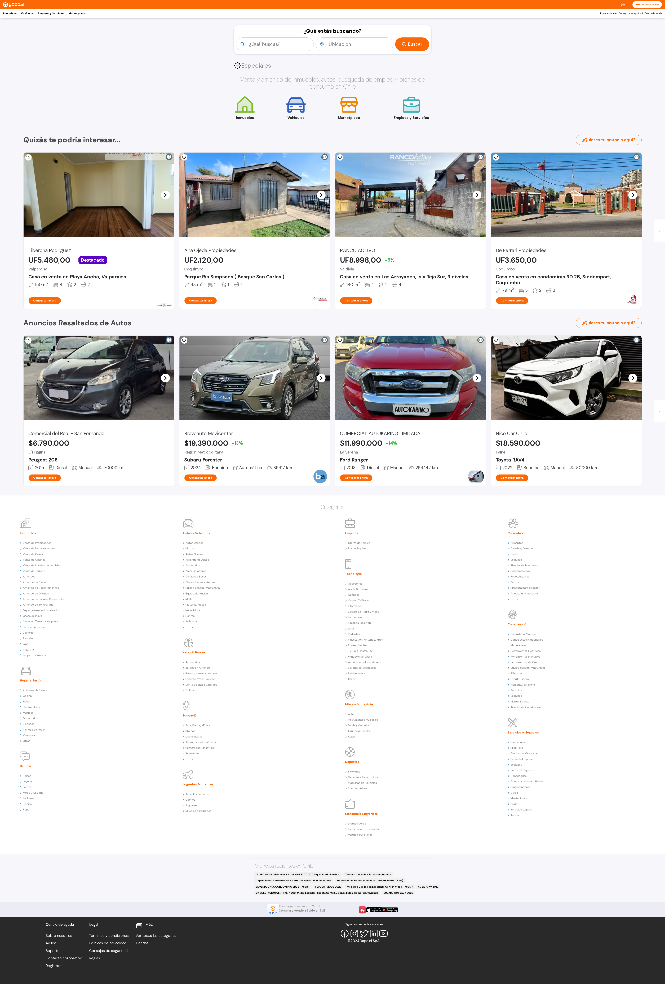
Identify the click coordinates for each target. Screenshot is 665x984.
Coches (190, 799)
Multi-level (517, 748)
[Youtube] (383, 933)
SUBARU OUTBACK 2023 (398, 892)
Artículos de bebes (197, 794)
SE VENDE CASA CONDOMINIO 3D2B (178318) (282, 886)
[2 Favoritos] (28, 340)
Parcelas (28, 638)
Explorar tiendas (608, 13)
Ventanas (29, 735)
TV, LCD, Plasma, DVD (361, 651)
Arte (351, 714)
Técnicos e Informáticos (200, 742)
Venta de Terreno (34, 571)
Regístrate (54, 965)
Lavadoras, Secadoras (362, 668)
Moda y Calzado (33, 793)
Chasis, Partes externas (200, 582)
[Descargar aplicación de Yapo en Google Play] (390, 909)
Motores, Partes (195, 604)
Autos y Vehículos (196, 533)
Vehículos (27, 13)
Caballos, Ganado (522, 548)
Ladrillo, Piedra (520, 679)
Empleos (351, 533)
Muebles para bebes (198, 811)
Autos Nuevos (194, 554)
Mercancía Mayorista (361, 814)
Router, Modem (357, 645)
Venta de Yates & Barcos (201, 685)
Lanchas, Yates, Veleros (200, 679)
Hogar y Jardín (31, 680)
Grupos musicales (359, 731)
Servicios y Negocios (523, 732)
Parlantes (354, 634)
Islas (25, 644)
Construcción (518, 624)
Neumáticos (193, 610)
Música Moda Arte (359, 704)
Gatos (514, 554)
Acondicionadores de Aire (364, 662)
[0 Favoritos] (340, 157)
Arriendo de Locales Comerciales (44, 599)
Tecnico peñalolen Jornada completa (368, 874)
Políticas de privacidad (107, 943)
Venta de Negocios (523, 770)
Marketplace (77, 13)
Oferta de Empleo (359, 543)
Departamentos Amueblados (41, 610)
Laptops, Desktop (359, 623)
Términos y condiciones (109, 935)
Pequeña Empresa (522, 759)
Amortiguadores (195, 571)
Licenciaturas (193, 736)
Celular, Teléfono (358, 600)
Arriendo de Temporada (38, 604)
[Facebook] (344, 933)
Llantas (190, 616)
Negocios (29, 649)
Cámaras (353, 595)
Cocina (27, 696)
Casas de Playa (32, 616)
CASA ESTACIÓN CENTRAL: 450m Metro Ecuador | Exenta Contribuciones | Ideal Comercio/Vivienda (317, 892)
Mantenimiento (520, 701)
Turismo (516, 815)
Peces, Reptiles (520, 576)
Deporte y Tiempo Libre (363, 777)
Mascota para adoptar (525, 588)
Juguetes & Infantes (198, 784)
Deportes (352, 762)
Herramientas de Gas (524, 662)
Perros (515, 582)
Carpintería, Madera (523, 634)
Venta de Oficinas (34, 560)
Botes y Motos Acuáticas (201, 673)
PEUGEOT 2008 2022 (328, 886)
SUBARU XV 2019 (428, 886)
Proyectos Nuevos (34, 655)
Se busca (28, 724)
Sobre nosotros (59, 935)
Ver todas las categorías (156, 935)
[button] (165, 195)
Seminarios (192, 753)
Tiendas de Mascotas (524, 565)
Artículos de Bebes (35, 690)
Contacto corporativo (64, 958)
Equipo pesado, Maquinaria (202, 588)
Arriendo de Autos (197, 560)
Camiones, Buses (196, 576)
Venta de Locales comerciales (42, 565)
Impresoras (355, 617)
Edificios (28, 633)
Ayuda (51, 943)
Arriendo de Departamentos (41, 588)
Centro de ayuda (653, 13)
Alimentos (517, 543)
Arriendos (29, 576)
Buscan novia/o (520, 571)
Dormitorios (30, 718)
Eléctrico (516, 673)
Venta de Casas (33, 554)
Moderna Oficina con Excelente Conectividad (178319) (370, 880)
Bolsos (27, 776)
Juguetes (191, 805)
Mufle (188, 599)
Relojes (27, 804)
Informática (355, 606)
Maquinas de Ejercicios (362, 783)
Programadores (520, 787)
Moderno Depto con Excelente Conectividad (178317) (380, 886)
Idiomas (190, 731)
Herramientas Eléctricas (526, 651)
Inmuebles (10, 13)
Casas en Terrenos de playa (40, 621)
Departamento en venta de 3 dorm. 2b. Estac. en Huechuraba (293, 880)
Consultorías (519, 776)
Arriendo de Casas (34, 582)
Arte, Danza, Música (197, 725)
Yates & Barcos (194, 652)
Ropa (26, 809)
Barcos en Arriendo (197, 668)
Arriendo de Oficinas (36, 593)
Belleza (25, 766)
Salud (514, 804)
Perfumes (29, 798)
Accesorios (192, 565)
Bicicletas (354, 771)
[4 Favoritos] (496, 157)
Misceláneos (518, 645)
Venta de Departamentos (39, 548)
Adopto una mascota (524, 593)
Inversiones (518, 742)
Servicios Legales (521, 809)
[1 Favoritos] (28, 157)
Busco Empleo (357, 548)
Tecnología (353, 574)
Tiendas (142, 943)
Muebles (28, 713)
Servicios (516, 690)
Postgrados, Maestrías (199, 748)
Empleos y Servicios (51, 13)
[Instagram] (354, 933)
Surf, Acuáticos (357, 788)
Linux (351, 628)
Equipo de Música (196, 593)
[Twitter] (364, 933)
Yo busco (191, 690)
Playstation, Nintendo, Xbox (365, 639)
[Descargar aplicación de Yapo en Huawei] (362, 910)
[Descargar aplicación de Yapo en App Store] (374, 909)
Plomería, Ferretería (523, 685)
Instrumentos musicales (363, 720)
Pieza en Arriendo (34, 627)
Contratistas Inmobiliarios (527, 639)
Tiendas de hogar (34, 729)
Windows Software (360, 656)
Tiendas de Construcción (527, 707)
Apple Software (358, 589)
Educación (190, 715)
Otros (26, 741)
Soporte (52, 950)
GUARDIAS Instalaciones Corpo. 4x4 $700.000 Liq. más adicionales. (298, 874)
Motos (189, 548)
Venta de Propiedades (37, 543)
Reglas (94, 958)
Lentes (27, 787)
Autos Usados (194, 543)
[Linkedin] (374, 933)
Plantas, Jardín (32, 707)
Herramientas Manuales (525, 656)
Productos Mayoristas (525, 753)
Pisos (26, 701)
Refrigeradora (356, 673)
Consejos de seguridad (631, 13)
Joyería (27, 781)
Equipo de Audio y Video (363, 612)
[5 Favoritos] (184, 157)
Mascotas (515, 533)
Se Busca (191, 621)
